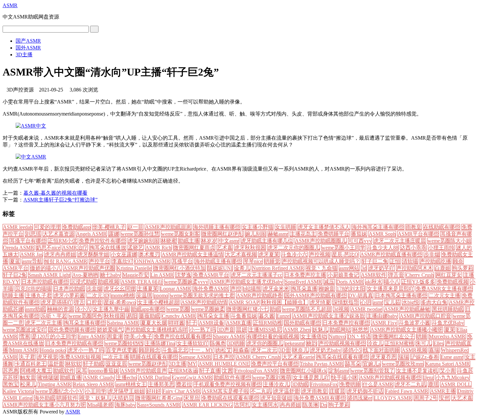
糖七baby (110, 275)
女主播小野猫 (257, 227)
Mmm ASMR (24, 350)
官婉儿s (371, 364)
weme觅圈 (178, 309)
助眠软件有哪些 (232, 377)
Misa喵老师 (100, 405)
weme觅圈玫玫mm (402, 364)
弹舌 (79, 302)
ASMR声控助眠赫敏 (407, 309)
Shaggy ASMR (229, 336)
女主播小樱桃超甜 (158, 302)
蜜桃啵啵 (48, 377)
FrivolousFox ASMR (256, 370)
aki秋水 (373, 282)
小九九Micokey (453, 377)
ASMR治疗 (74, 247)
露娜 (114, 234)
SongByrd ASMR (303, 282)
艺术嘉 (224, 247)
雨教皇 (413, 227)
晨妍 (241, 329)
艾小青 (448, 370)
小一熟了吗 (203, 329)
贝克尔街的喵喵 (33, 288)
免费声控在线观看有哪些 (182, 336)
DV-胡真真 (360, 295)
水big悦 (410, 302)
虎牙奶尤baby (325, 350)
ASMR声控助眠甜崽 (168, 227)
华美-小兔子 (138, 336)
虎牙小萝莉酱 (69, 295)
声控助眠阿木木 (414, 268)
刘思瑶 (33, 234)
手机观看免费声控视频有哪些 (227, 384)
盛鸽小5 (352, 350)
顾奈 (458, 261)
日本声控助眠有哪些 (44, 282)
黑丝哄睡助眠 (447, 309)
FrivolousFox (324, 384)
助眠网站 (340, 329)
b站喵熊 (252, 288)
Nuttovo (337, 336)
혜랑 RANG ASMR (65, 261)
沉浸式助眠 (83, 282)
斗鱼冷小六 (294, 254)
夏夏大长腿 (154, 323)
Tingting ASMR (54, 384)
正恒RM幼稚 (267, 323)
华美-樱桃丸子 (109, 227)
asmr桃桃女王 (131, 384)
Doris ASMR (350, 282)
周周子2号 (425, 398)
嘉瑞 (434, 350)
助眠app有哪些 (148, 309)
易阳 (132, 316)
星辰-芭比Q (345, 254)
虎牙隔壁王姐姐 (126, 391)
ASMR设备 (211, 323)
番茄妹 (359, 234)
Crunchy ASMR (179, 316)
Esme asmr (452, 357)
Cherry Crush (420, 275)
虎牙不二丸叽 (410, 384)
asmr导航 (32, 261)
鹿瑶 (433, 384)
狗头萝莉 (462, 268)
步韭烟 (94, 288)
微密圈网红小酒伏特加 (179, 268)
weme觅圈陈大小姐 (449, 241)
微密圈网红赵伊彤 (222, 234)
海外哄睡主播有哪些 (216, 227)
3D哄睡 (236, 343)
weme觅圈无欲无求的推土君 (202, 295)
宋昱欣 (192, 398)
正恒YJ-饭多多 (418, 282)
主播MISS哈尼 (265, 329)
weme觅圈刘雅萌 (272, 377)
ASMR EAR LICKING (207, 405)
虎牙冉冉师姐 (60, 254)
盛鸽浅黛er (359, 398)
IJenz (428, 377)
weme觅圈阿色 (85, 316)
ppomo (161, 295)
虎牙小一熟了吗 (86, 350)
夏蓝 (15, 261)
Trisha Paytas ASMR (321, 364)
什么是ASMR (378, 384)
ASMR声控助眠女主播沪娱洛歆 (329, 316)
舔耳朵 (353, 364)
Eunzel (283, 316)
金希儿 (242, 268)
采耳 (81, 370)
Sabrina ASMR (123, 323)
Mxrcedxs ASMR (447, 336)
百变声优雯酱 (121, 350)
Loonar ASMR (175, 288)
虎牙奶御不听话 (365, 391)
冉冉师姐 (290, 405)
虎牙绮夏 (320, 302)
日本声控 (223, 357)
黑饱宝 (11, 384)
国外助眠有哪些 (302, 323)
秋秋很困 (114, 316)
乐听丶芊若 (54, 316)
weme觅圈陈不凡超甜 (307, 309)
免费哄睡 (350, 384)
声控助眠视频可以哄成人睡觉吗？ (321, 261)
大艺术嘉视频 (241, 254)
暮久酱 (266, 316)
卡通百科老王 (30, 364)
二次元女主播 (444, 295)
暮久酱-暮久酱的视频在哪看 (55, 193)
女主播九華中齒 (111, 309)
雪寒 (25, 336)
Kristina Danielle (134, 268)
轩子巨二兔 (375, 261)
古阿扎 (242, 405)
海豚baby (125, 405)
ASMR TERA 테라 (142, 282)
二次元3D (98, 295)
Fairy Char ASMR (182, 391)
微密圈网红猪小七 (247, 309)
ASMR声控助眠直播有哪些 (391, 254)
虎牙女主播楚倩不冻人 (324, 227)
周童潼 (115, 336)
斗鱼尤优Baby (448, 323)
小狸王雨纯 (441, 247)
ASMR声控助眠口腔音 (425, 316)
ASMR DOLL (456, 384)
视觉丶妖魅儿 (95, 398)
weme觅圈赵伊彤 (148, 364)
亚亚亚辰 (116, 364)
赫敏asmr (278, 234)
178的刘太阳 (351, 288)
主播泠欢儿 (276, 384)
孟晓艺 (135, 247)
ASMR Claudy (98, 377)
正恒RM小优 (62, 241)
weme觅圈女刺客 (180, 234)
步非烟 (432, 254)
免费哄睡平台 (333, 234)
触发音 (28, 377)
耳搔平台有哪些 (28, 241)
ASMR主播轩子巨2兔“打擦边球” (60, 199)
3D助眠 (299, 384)
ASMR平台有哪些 (418, 234)
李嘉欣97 (122, 261)
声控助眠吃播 (435, 261)
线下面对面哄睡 (381, 350)
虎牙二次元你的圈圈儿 (294, 247)
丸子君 (27, 357)
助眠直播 (70, 377)
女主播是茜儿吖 (311, 377)
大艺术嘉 (462, 398)
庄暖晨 (337, 391)
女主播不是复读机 (417, 370)
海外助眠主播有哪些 (218, 261)
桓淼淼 (241, 350)
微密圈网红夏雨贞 (194, 247)
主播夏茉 (147, 288)
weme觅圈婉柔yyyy (186, 282)
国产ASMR (28, 41)
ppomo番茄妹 (104, 370)
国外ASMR (28, 47)
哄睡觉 (272, 261)
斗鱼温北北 (175, 350)
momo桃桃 (122, 295)
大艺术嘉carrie (298, 357)
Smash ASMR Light (49, 275)
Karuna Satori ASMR (447, 364)
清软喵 (410, 261)
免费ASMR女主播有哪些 (444, 288)
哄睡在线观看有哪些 (154, 357)
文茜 (227, 370)
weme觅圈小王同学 (343, 247)
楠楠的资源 (60, 309)
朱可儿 (424, 343)
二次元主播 (116, 357)
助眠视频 (108, 282)
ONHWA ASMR (152, 261)
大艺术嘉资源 (58, 234)
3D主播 (24, 54)
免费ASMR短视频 (80, 357)
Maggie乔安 (136, 275)
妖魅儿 (320, 329)
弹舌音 (396, 275)
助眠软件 (64, 370)
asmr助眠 (35, 309)
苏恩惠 (11, 370)
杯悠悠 (360, 329)
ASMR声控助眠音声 (144, 370)
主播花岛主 (303, 234)
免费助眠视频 (452, 282)
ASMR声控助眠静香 (259, 295)
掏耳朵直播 (304, 288)
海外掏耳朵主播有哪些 (378, 227)
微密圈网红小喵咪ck (303, 370)
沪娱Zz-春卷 (425, 357)
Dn (323, 405)
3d (363, 268)
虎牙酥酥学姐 (93, 254)
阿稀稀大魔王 (36, 370)
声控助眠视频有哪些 (342, 343)
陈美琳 (310, 405)
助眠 (275, 309)
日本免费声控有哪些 (346, 323)
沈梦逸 (183, 275)
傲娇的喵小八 (45, 268)
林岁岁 (209, 241)
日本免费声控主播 (305, 275)
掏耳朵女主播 (213, 316)
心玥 (366, 302)
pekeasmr (294, 343)
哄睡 (422, 336)
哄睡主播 (13, 295)
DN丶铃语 (359, 336)
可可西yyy (360, 241)
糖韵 (311, 343)
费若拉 (184, 384)
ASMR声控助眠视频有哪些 (390, 377)
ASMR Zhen (297, 329)
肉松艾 (224, 350)
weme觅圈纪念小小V (59, 391)
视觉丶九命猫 (321, 268)
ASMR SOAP (244, 302)
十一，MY (202, 350)
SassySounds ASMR (159, 405)
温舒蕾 (56, 364)
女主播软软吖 (192, 343)
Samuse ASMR (195, 357)
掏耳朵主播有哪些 (84, 323)
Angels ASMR (91, 234)
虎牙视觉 (47, 357)
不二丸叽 (261, 391)
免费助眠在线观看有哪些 (230, 398)
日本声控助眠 (69, 288)
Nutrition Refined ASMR (278, 268)
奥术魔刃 (149, 254)
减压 (329, 282)
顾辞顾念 (149, 350)
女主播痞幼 (314, 336)
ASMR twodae (366, 309)
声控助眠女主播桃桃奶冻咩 (156, 329)
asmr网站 (349, 268)
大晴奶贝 (123, 398)
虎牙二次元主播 (43, 323)
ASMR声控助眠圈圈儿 (320, 241)
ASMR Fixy (384, 323)
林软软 (73, 364)
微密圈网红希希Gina (159, 398)
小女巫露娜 (124, 254)
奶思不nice (48, 247)
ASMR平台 (15, 268)
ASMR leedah (18, 227)
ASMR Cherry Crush (258, 357)
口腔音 (94, 302)
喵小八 (392, 282)
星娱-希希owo (120, 302)
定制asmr (339, 370)
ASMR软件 (373, 275)
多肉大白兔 (434, 302)
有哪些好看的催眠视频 (273, 336)
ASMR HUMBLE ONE (223, 364)
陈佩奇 (218, 343)
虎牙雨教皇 (314, 391)
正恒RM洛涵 (183, 370)
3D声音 (226, 329)
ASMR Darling (154, 377)
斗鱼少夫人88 (382, 247)
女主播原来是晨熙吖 (390, 288)
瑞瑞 (403, 357)
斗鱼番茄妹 (244, 316)
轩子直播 (210, 370)
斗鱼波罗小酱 (414, 323)
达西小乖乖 (413, 247)
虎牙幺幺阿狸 (119, 288)
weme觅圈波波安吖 (24, 329)
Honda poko (53, 350)
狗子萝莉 (339, 405)
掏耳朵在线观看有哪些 (342, 357)
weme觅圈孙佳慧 (140, 234)
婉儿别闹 (255, 234)
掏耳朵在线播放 (107, 247)
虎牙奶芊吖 (381, 268)
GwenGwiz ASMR (192, 377)
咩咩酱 (176, 323)
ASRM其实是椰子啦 (226, 391)
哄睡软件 (67, 398)
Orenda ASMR (18, 247)
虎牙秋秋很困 (250, 247)
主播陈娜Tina (160, 343)
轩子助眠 (93, 364)
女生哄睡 (285, 227)
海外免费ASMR (211, 288)
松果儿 (28, 384)
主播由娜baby (382, 316)
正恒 (395, 261)
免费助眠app (76, 227)
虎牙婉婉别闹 (143, 241)
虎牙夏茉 (269, 254)
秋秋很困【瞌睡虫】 (284, 302)
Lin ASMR (162, 275)
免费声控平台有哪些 (274, 364)
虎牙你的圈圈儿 (264, 343)
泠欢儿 (375, 343)
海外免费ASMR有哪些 (319, 398)
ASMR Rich (158, 247)
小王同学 (95, 391)
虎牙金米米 (276, 288)
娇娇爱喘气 (110, 329)
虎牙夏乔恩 (383, 357)
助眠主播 (189, 241)
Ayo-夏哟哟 (85, 275)
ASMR (10, 5)
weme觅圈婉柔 (208, 309)
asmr (378, 302)
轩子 (191, 323)
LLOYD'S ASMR (393, 398)
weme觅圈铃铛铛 (124, 343)
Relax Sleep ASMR (93, 384)
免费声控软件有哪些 (102, 241)
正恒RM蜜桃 (399, 343)
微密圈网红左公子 (394, 336)
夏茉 (450, 329)
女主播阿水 (265, 405)
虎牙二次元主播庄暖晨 (400, 241)
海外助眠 (44, 398)
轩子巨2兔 (14, 275)
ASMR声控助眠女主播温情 (192, 254)
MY (192, 364)
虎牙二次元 (264, 350)
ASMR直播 (238, 323)
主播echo (126, 377)
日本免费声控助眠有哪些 (74, 343)
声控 (236, 288)
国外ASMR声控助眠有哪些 (315, 295)
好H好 (153, 391)
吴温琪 (144, 295)
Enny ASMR (91, 336)
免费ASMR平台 (211, 275)
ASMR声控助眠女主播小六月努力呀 (44, 405)
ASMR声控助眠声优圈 (89, 268)
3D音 (285, 350)
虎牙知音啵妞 (276, 398)
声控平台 (99, 261)
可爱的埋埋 (47, 227)
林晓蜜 (169, 241)
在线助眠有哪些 (441, 227)
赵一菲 (135, 227)
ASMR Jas (31, 254)
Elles (438, 343)
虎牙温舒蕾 (286, 391)
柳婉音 (327, 288)
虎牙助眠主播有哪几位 (267, 241)
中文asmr (229, 241)
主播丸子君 (39, 295)
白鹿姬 (442, 268)
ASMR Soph (382, 234)
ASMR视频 (414, 350)
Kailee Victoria (18, 391)
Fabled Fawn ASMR (406, 391)
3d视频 (341, 309)
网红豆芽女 (449, 275)
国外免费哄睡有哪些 (71, 329)
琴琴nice (253, 261)
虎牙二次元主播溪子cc (256, 275)
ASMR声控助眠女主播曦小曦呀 (406, 329)
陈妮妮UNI (219, 268)
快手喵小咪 (344, 377)
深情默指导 (346, 302)
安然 (444, 398)
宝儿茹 (392, 302)
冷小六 (83, 309)
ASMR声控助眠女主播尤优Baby (246, 282)
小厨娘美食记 (343, 275)
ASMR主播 (443, 391)
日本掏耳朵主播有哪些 (401, 295)
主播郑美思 (161, 384)
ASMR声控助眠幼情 (204, 302)
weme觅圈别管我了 (372, 370)
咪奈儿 (300, 350)
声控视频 (319, 254)
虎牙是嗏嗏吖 (56, 302)
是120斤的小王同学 (54, 336)
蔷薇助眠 (149, 316)
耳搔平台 (182, 261)
